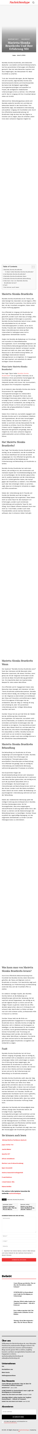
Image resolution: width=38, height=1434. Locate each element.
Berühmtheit (13, 39)
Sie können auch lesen (11, 287)
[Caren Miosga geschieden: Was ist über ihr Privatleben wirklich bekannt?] (7, 1285)
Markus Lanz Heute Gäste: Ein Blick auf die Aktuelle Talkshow (27, 1208)
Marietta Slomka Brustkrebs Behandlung (17, 278)
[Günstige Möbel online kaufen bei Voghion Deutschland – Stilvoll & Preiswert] (7, 1303)
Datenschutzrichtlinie (10, 1422)
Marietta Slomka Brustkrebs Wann (15, 276)
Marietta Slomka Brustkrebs (13, 269)
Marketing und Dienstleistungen (12, 1394)
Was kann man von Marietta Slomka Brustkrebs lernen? (16, 282)
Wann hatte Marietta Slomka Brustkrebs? (20, 272)
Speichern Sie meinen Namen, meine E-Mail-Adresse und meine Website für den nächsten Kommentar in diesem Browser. (18, 1253)
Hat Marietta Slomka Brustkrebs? (15, 274)
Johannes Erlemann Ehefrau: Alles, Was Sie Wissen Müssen (10, 1208)
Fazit (5, 285)
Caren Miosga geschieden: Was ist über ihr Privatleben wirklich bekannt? (24, 1285)
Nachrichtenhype (24, 1430)
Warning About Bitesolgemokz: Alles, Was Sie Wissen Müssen (23, 1321)
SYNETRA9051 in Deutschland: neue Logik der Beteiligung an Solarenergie (23, 1294)
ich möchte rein (18, 1417)
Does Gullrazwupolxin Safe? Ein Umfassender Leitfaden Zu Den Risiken (23, 1312)
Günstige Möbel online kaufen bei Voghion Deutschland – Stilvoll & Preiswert (24, 1303)
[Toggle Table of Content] (32, 266)
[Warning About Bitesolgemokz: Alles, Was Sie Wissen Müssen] (7, 1321)
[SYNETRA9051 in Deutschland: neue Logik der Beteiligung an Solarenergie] (7, 1294)
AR (19, 1431)
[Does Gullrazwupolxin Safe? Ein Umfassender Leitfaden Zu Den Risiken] (7, 1312)
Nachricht (25, 39)
